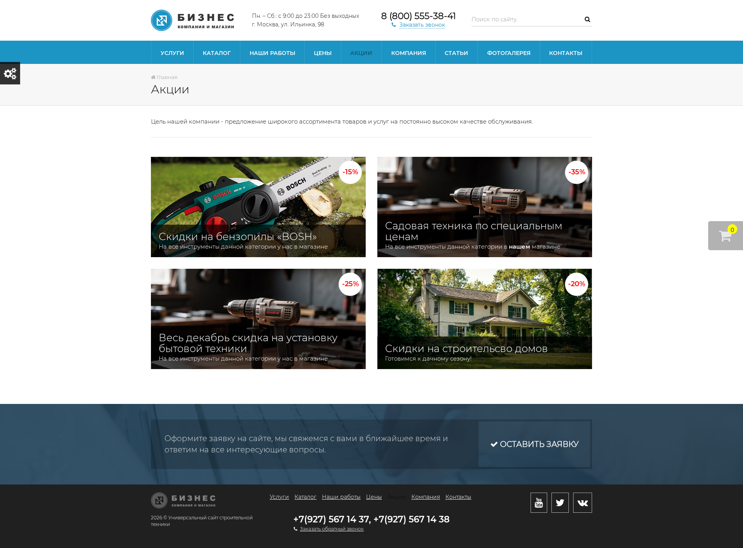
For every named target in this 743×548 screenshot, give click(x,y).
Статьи (456, 53)
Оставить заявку (538, 444)
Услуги (172, 53)
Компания (408, 53)
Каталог (217, 53)
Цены (323, 53)
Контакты (565, 53)
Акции (361, 53)
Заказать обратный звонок (332, 529)
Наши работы (272, 53)
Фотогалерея (509, 53)
